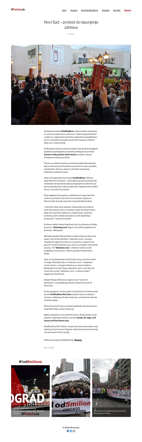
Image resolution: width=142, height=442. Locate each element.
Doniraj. (78, 340)
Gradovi (73, 10)
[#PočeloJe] (18, 9)
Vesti (64, 10)
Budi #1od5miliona (89, 10)
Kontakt (116, 10)
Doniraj (127, 10)
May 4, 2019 (49, 348)
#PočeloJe (74, 427)
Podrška (105, 10)
